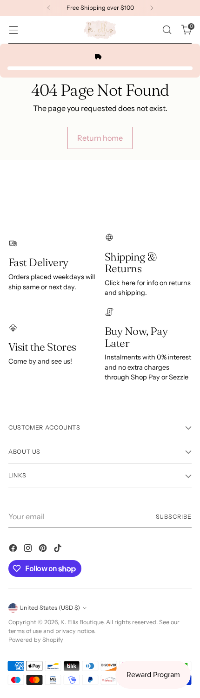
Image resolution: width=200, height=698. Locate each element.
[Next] (151, 8)
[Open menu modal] (13, 29)
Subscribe (174, 516)
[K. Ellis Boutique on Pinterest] (43, 549)
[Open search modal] (166, 29)
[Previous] (49, 8)
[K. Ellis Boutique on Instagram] (28, 549)
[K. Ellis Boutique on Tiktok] (58, 549)
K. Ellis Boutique (81, 622)
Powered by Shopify (35, 639)
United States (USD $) (50, 607)
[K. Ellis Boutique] (100, 29)
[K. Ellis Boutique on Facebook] (14, 549)
